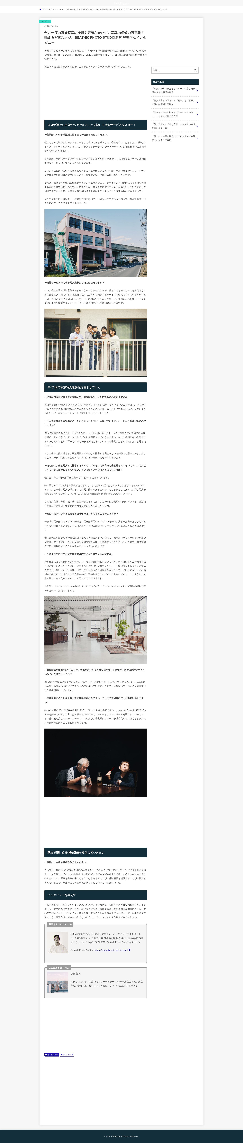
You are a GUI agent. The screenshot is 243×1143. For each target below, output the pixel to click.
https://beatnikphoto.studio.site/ (111, 950)
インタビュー (45, 21)
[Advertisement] (68, 92)
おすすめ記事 (68, 1055)
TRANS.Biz (116, 1136)
